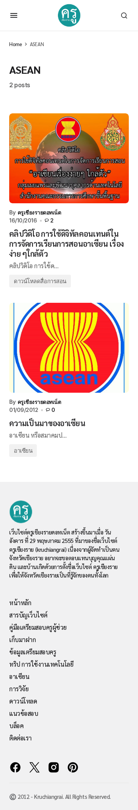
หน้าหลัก (20, 603)
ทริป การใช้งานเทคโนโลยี (41, 664)
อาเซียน (23, 450)
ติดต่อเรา (20, 738)
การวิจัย (18, 689)
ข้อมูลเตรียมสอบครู (32, 652)
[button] (13, 15)
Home (15, 44)
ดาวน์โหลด (23, 701)
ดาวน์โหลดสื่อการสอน (40, 281)
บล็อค (16, 726)
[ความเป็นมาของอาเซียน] (69, 348)
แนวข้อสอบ (23, 713)
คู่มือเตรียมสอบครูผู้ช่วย (38, 627)
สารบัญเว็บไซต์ (28, 615)
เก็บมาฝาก (22, 640)
